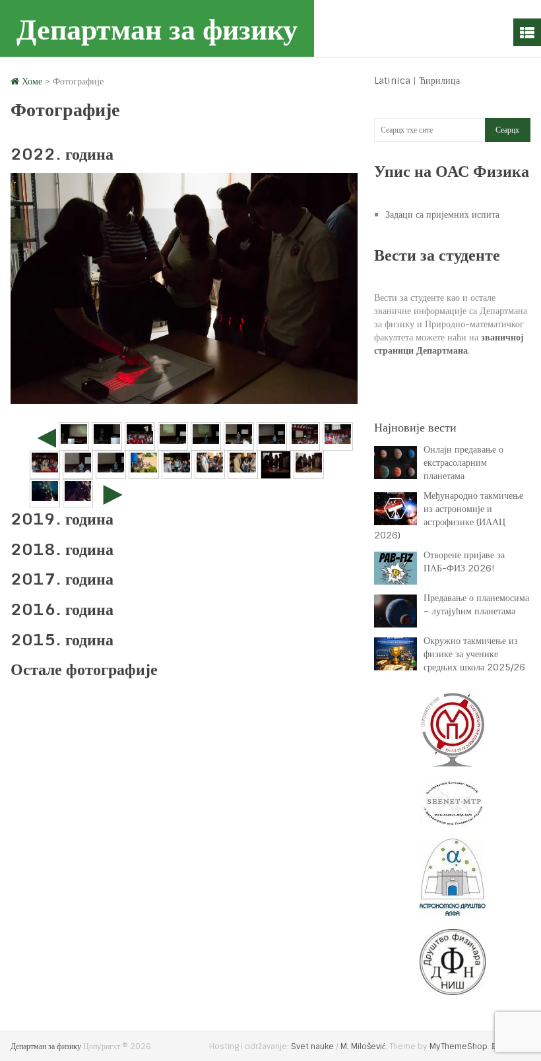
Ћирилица (439, 80)
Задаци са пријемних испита (442, 214)
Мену (527, 32)
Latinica (392, 80)
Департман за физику (157, 28)
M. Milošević (362, 1046)
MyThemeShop (459, 1046)
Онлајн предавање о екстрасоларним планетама (463, 462)
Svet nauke (312, 1046)
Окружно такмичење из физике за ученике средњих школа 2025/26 (474, 654)
